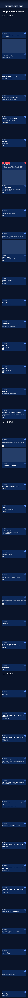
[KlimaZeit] (14, 381)
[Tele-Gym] (14, 131)
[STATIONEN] (14, 225)
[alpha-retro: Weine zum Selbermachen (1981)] (14, 793)
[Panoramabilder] (14, 154)
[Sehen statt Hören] (14, 202)
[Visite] (14, 497)
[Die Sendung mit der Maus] (14, 108)
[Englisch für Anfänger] (14, 46)
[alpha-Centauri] (14, 963)
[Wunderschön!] (14, 566)
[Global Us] (14, 613)
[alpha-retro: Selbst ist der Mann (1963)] (14, 750)
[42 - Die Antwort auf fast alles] (14, 87)
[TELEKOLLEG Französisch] (14, 67)
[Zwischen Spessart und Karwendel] (14, 402)
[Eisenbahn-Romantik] (14, 589)
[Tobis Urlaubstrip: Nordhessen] (14, 476)
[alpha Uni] (14, 292)
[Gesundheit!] (14, 543)
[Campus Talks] (14, 313)
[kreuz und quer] (14, 247)
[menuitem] (2, 2)
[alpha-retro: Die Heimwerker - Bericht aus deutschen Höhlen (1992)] (14, 772)
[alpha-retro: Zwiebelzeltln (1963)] (14, 815)
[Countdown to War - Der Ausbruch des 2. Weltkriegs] (14, 683)
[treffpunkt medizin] (14, 520)
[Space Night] (14, 942)
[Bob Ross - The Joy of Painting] (14, 25)
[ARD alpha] (14, 2)
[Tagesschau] (14, 657)
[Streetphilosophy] (14, 270)
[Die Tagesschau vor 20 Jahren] (14, 901)
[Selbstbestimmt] (14, 177)
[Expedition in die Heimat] (14, 455)
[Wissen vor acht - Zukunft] (14, 634)
